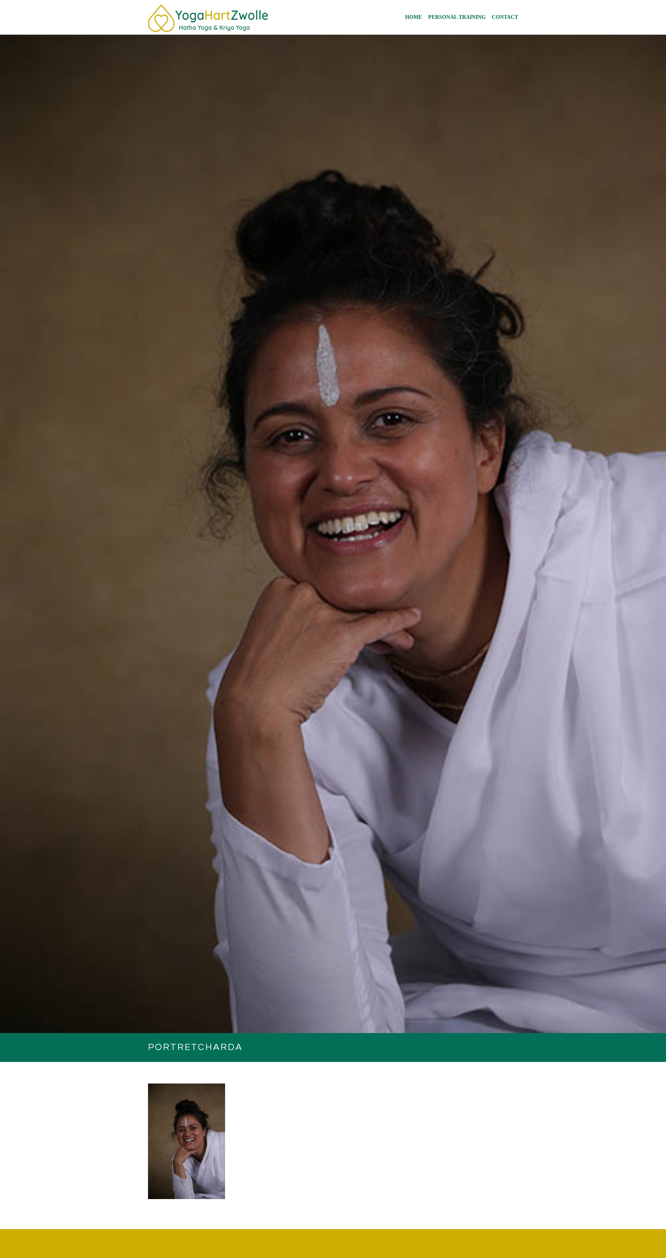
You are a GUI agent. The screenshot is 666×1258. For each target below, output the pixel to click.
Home (413, 17)
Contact (505, 17)
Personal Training (457, 17)
